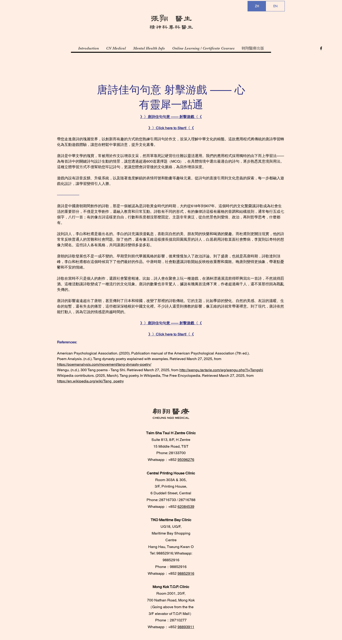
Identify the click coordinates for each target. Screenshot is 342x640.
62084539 (186, 506)
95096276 (186, 459)
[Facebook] (321, 48)
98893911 (186, 627)
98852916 (186, 573)
